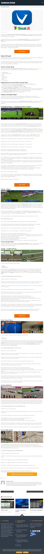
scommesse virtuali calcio (38, 132)
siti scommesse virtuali (37, 68)
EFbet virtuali (4, 510)
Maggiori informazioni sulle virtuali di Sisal (22, 474)
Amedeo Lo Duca (9, 481)
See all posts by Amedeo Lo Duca (29, 485)
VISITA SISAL (22, 51)
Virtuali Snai (18, 545)
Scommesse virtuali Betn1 (36, 510)
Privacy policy (25, 552)
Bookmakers (35, 6)
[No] (42, 551)
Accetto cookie (19, 552)
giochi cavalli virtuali (22, 272)
